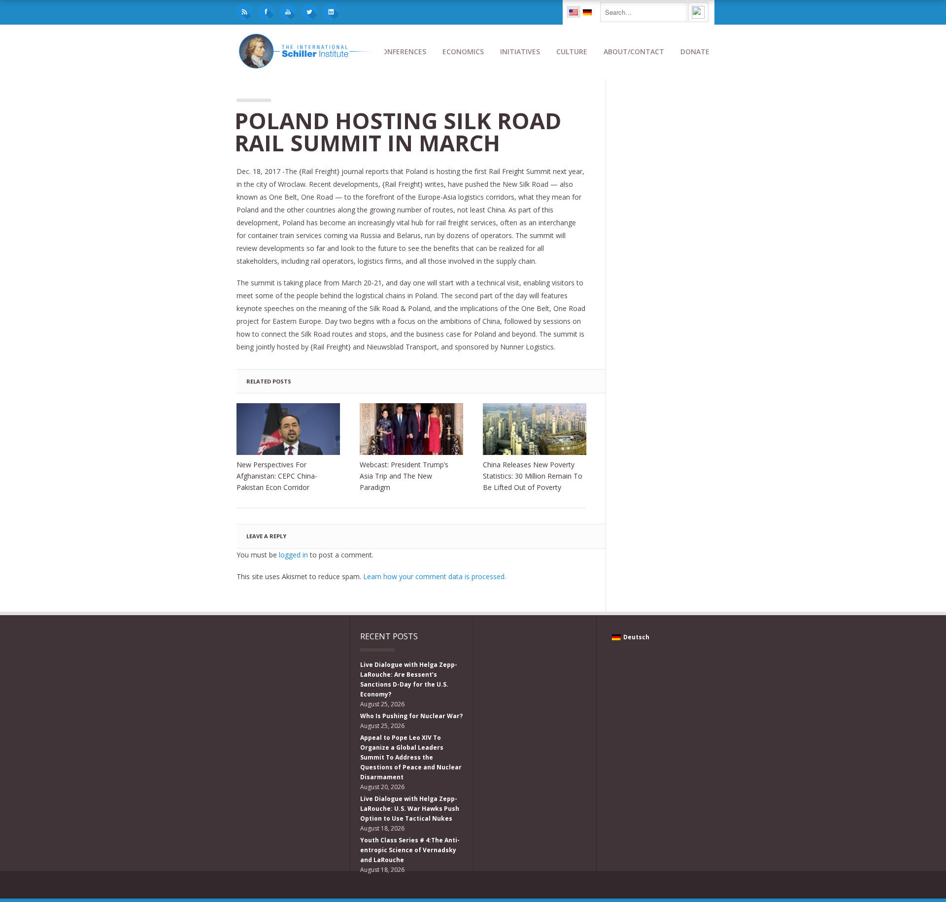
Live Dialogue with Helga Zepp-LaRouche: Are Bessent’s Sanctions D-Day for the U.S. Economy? (408, 679)
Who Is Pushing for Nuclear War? (411, 716)
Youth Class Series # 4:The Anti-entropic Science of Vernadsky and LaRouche (410, 850)
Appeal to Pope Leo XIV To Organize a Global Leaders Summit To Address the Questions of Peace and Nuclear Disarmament (411, 757)
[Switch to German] (587, 12)
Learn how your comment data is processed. (434, 576)
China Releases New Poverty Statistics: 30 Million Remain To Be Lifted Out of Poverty (532, 476)
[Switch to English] (573, 12)
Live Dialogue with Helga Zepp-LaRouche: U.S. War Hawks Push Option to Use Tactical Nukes (409, 809)
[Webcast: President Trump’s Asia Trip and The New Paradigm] (411, 429)
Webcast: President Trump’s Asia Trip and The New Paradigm (404, 476)
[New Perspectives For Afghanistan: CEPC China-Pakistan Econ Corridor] (288, 429)
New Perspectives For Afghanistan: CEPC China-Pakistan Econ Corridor (276, 476)
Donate (695, 51)
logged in (293, 554)
